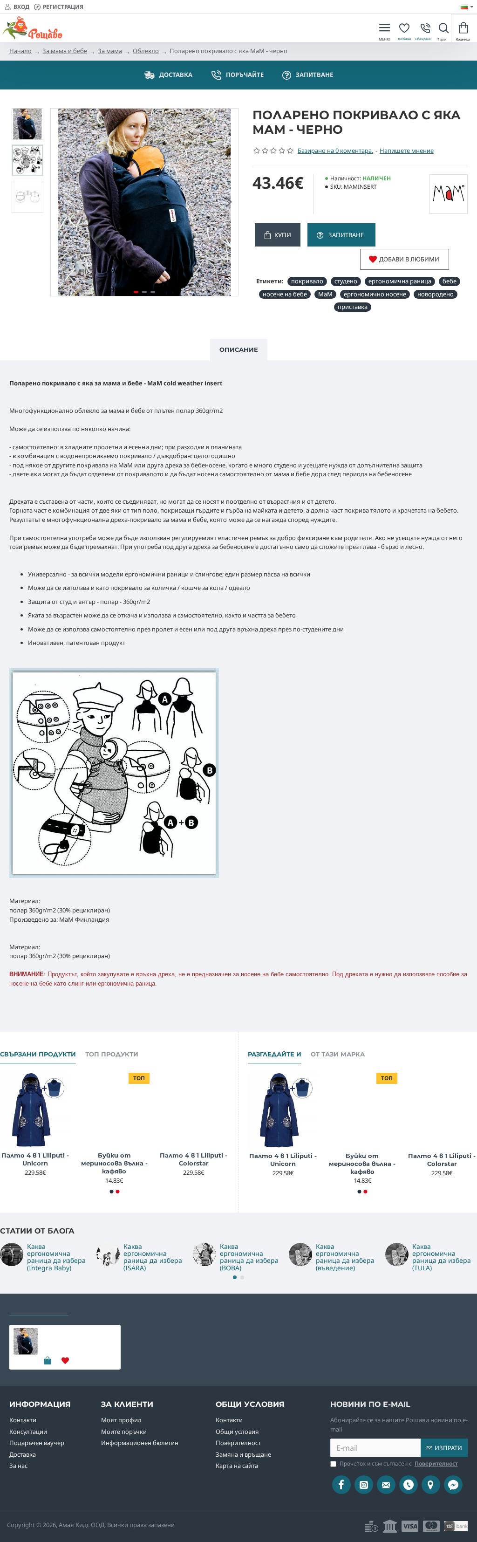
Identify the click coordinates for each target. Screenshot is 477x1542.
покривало (307, 281)
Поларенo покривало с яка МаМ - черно (77, 1335)
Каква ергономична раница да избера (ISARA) (152, 1257)
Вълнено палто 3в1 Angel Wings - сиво (67, 1159)
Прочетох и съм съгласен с (399, 1463)
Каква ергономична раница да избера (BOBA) (249, 1257)
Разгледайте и (274, 1054)
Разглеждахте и (38, 1306)
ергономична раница (399, 281)
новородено (435, 294)
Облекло (146, 51)
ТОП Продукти (111, 1054)
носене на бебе (285, 294)
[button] (60, 202)
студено (345, 281)
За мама (110, 51)
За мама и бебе (64, 51)
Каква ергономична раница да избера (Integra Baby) (56, 1257)
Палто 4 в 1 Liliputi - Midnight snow (146, 1159)
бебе (450, 281)
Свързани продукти (38, 1054)
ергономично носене (375, 294)
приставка (353, 306)
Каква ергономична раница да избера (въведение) (345, 1257)
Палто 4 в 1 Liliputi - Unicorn (226, 1159)
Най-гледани (102, 1306)
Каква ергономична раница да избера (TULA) (441, 1257)
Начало (20, 51)
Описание (238, 349)
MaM (325, 294)
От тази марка (338, 1054)
